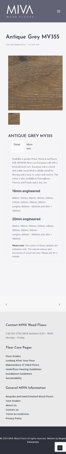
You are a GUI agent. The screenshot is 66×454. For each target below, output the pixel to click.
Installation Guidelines (19, 373)
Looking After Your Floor (20, 360)
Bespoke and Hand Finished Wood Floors (29, 396)
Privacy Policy (14, 418)
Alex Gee (35, 44)
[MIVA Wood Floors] (20, 11)
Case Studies (13, 400)
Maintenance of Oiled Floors (22, 364)
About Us (11, 405)
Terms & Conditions (17, 414)
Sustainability (14, 378)
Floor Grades (13, 356)
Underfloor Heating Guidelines (23, 369)
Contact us (12, 409)
